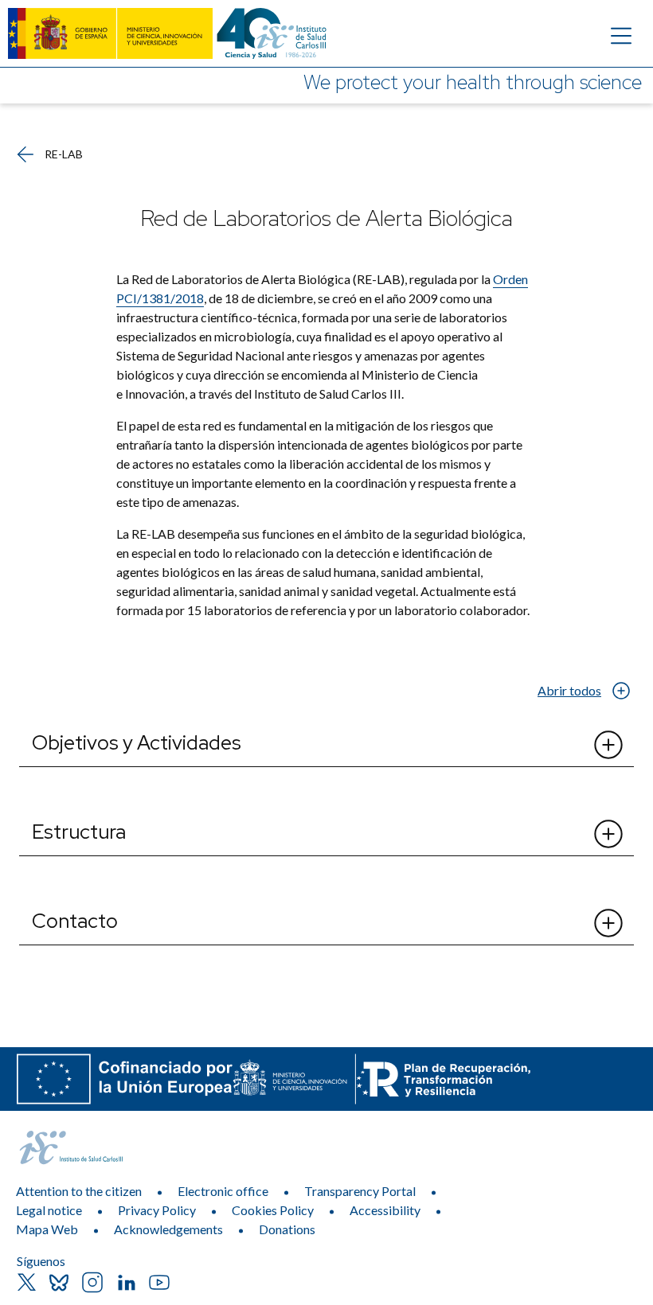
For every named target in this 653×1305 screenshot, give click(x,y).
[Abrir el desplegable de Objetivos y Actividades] (608, 745)
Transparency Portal (360, 1190)
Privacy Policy (157, 1209)
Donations (287, 1229)
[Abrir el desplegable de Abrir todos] (621, 690)
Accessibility (385, 1209)
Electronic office (223, 1190)
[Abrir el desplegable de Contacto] (608, 923)
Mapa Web (47, 1229)
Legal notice (49, 1209)
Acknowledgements (168, 1229)
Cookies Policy (273, 1209)
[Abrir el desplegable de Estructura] (608, 834)
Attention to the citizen (79, 1190)
